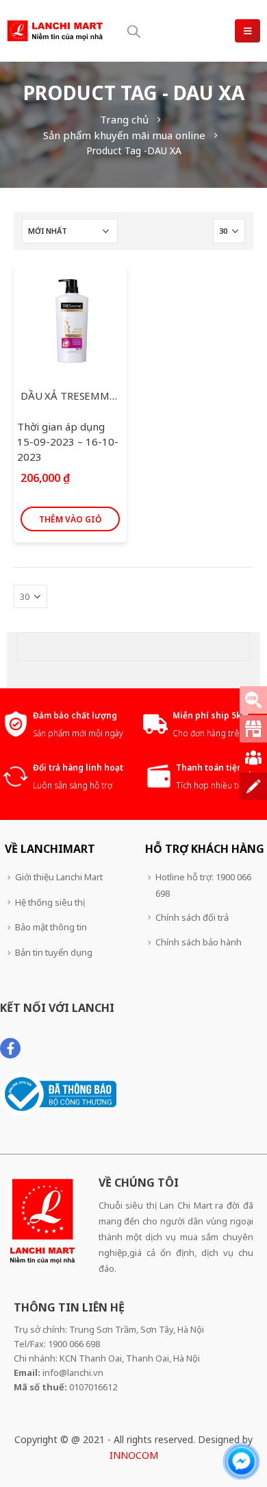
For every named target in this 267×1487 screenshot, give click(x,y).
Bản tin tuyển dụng (53, 952)
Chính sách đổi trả (192, 917)
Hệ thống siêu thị (50, 902)
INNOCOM (134, 1455)
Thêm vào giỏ (70, 519)
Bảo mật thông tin (51, 927)
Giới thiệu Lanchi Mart (59, 877)
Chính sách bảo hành (198, 942)
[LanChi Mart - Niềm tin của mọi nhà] (55, 30)
